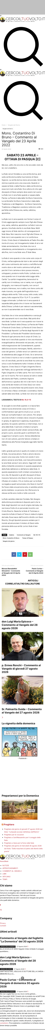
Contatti (3, 926)
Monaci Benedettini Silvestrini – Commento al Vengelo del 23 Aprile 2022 (11, 572)
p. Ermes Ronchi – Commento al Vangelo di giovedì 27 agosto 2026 (21, 669)
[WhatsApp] (30, 554)
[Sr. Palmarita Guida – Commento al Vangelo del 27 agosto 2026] (22, 690)
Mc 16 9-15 (36, 535)
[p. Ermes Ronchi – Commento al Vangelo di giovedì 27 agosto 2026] (22, 646)
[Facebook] (14, 554)
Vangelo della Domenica (8, 946)
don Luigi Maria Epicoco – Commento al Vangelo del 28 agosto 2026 (20, 625)
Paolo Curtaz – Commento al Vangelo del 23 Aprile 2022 (34, 571)
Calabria (11, 535)
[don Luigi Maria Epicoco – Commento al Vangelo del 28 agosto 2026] (22, 602)
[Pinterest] (24, 554)
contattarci (4, 1023)
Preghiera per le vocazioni (14, 835)
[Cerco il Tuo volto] (22, 22)
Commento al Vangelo (24, 535)
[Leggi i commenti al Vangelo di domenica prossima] (20, 819)
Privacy (3, 923)
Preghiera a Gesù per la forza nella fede (19, 843)
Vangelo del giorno (9, 541)
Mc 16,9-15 (26, 400)
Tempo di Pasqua (27, 538)
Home (4, 125)
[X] (19, 554)
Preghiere (9, 824)
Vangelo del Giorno (8, 128)
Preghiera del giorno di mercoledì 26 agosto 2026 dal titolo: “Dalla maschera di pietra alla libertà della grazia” (23, 848)
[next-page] (2, 717)
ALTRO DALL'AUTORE (28, 583)
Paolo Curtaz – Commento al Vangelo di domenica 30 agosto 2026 (19, 983)
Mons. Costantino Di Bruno (11, 538)
